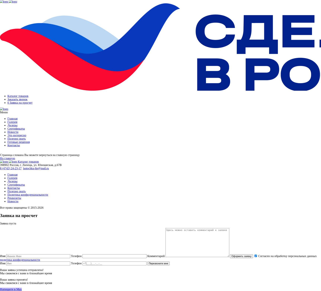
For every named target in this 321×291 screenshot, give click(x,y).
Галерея (12, 122)
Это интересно (16, 135)
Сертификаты (16, 128)
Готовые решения (18, 142)
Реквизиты (14, 198)
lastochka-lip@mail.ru (36, 168)
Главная (12, 118)
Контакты (13, 145)
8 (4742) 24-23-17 (11, 168)
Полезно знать (16, 138)
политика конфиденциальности (20, 259)
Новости (12, 132)
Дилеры (12, 125)
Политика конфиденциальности (27, 194)
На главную (7, 158)
